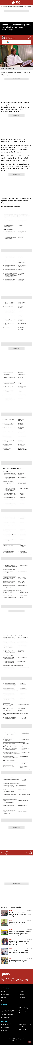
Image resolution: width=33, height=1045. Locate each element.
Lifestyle (3, 997)
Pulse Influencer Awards (24, 1012)
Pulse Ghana (5, 1027)
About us (4, 1008)
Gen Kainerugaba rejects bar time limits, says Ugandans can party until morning (20, 914)
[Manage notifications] (29, 1042)
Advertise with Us (6, 1011)
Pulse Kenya (5, 1030)
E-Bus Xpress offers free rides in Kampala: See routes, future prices (19, 961)
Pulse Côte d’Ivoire (22, 1025)
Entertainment (5, 994)
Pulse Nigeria (5, 1024)
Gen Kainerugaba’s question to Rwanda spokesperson (18, 923)
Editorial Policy (23, 1008)
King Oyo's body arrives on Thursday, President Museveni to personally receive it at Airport (20, 933)
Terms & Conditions (7, 1014)
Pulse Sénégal (23, 1029)
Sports (21, 997)
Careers (21, 994)
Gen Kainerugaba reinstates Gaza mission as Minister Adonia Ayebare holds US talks (19, 943)
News (5, 6)
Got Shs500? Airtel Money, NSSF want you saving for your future (18, 951)
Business (3, 1001)
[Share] (29, 37)
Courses (21, 991)
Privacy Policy (5, 1017)
